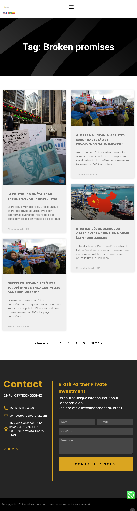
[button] (71, 7)
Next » (96, 343)
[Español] (13, 12)
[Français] (7, 12)
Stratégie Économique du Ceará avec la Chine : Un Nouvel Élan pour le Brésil (102, 233)
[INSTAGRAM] (5, 449)
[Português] (10, 12)
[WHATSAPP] (17, 449)
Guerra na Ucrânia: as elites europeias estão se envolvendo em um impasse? (100, 139)
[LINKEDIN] (13, 449)
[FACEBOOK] (9, 449)
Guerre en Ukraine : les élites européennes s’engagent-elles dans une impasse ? (34, 287)
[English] (4, 12)
